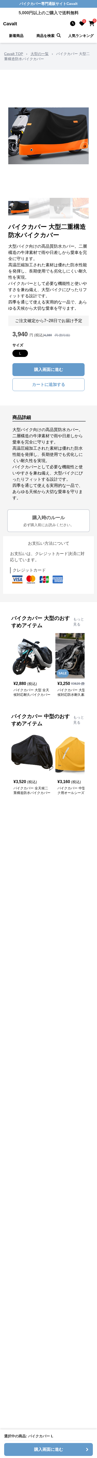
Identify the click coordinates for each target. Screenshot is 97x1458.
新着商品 (16, 36)
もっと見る (78, 621)
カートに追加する (48, 384)
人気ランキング (81, 36)
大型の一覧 (40, 54)
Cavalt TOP (13, 54)
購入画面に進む (48, 369)
